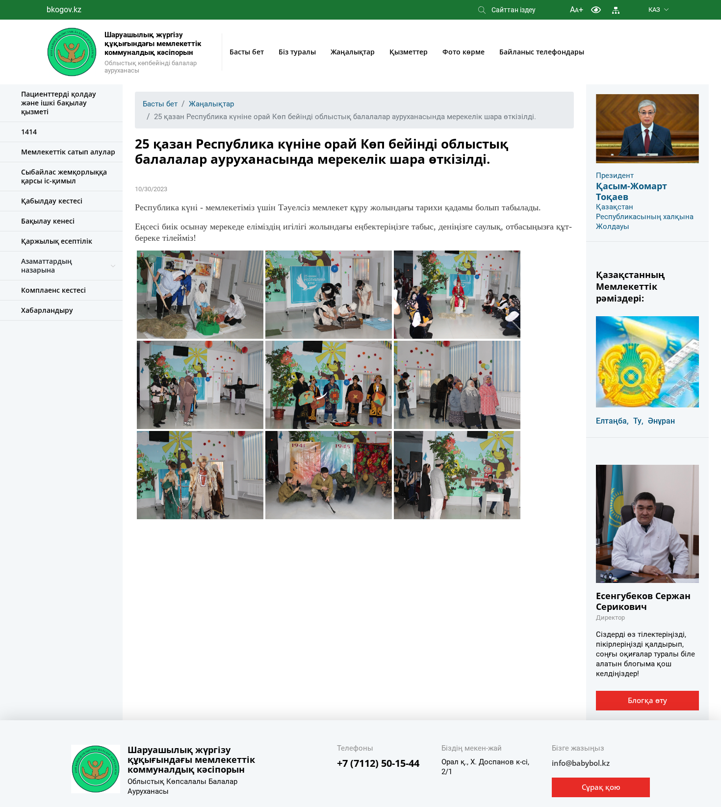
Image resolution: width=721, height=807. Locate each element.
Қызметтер (408, 51)
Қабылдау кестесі (51, 200)
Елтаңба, (612, 421)
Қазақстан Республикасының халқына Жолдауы (645, 216)
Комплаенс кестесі (53, 290)
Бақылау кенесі (48, 221)
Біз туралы (297, 51)
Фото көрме (463, 51)
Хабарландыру (47, 310)
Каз (654, 9)
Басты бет (247, 51)
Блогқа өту (647, 700)
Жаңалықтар (353, 51)
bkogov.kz (64, 9)
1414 (29, 131)
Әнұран (661, 421)
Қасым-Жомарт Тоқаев (631, 191)
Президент (615, 175)
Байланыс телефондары (541, 51)
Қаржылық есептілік (56, 241)
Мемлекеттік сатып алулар (68, 151)
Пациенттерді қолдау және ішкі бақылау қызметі (58, 102)
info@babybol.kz (581, 763)
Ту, (638, 421)
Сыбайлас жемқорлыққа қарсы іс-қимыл (64, 176)
